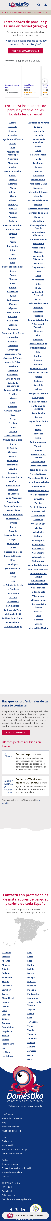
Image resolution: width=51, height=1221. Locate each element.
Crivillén (13, 423)
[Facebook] (11, 1209)
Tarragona (32, 1021)
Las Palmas (7, 1056)
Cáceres (5, 1006)
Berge (13, 271)
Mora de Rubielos (38, 239)
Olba (38, 284)
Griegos (12, 539)
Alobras (13, 208)
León (29, 952)
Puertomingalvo (38, 347)
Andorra (13, 221)
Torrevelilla (38, 499)
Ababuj (12, 122)
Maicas (38, 171)
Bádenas (13, 304)
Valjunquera (38, 561)
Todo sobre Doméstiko (12, 1172)
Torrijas (38, 503)
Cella (12, 402)
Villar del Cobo (38, 587)
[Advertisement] (25, 661)
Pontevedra (33, 994)
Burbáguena (13, 300)
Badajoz (6, 973)
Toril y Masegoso (38, 442)
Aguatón (13, 131)
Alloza (13, 196)
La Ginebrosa (12, 605)
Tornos (38, 450)
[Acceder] (45, 4)
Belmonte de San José (12, 266)
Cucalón (13, 431)
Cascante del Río (13, 354)
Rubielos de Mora (38, 368)
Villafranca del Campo (38, 569)
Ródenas (38, 381)
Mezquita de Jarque (38, 192)
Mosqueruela (38, 247)
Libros (38, 146)
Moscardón (38, 243)
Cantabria (7, 985)
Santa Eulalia (38, 413)
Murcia (30, 973)
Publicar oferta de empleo (30, 1215)
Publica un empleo (16, 732)
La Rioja (6, 1052)
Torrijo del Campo (38, 507)
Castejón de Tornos (12, 358)
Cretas (13, 419)
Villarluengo (38, 596)
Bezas (13, 275)
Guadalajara (8, 1027)
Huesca (5, 1039)
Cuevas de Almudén (13, 439)
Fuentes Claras (12, 510)
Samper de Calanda (38, 393)
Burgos (5, 981)
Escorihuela (13, 464)
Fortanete (13, 489)
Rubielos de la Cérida (38, 372)
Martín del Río (38, 179)
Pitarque (38, 331)
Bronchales (12, 291)
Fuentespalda (13, 518)
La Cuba (13, 597)
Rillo (38, 352)
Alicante (6, 960)
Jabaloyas (13, 564)
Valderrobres (38, 557)
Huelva (5, 1035)
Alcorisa (13, 179)
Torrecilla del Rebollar (38, 482)
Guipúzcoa (7, 1031)
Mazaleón (38, 188)
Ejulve (13, 444)
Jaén (4, 1048)
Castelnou (13, 370)
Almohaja (13, 204)
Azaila (13, 242)
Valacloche (38, 532)
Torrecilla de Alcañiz (38, 478)
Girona (5, 1019)
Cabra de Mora (13, 312)
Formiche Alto (13, 485)
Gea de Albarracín (13, 535)
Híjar (12, 560)
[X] (17, 1209)
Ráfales (38, 377)
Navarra (31, 981)
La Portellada (12, 622)
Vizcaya (31, 1042)
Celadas (13, 398)
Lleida (30, 956)
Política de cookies (10, 1195)
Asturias (6, 969)
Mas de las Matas (38, 183)
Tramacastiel (38, 511)
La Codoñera (13, 593)
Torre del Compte (38, 470)
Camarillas (12, 337)
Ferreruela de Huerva (12, 477)
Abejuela (12, 127)
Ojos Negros (38, 279)
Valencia (31, 1034)
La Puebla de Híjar (13, 626)
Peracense (38, 311)
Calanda (13, 325)
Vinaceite (38, 619)
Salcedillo (38, 385)
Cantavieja (12, 349)
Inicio (4, 12)
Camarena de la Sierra (13, 333)
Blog (4, 1122)
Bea (13, 254)
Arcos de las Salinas (12, 225)
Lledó (38, 159)
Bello (12, 262)
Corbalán (12, 406)
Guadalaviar (13, 543)
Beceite (12, 258)
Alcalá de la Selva (12, 171)
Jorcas (13, 576)
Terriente (38, 433)
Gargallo (13, 531)
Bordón (12, 287)
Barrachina (12, 246)
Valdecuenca (38, 544)
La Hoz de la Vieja (12, 610)
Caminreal (13, 345)
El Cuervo (12, 452)
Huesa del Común (12, 556)
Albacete (6, 956)
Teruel (38, 438)
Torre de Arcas (38, 461)
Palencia (31, 990)
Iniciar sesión (8, 1145)
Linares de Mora (38, 154)
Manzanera (38, 175)
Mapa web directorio (11, 1130)
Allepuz (12, 192)
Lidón (38, 150)
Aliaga (13, 188)
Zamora (31, 1046)
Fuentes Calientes (13, 506)
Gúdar (13, 547)
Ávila (29, 1059)
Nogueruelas (38, 267)
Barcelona (7, 977)
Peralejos (38, 315)
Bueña (13, 295)
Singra (38, 429)
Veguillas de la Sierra (38, 565)
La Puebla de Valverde (38, 122)
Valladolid (32, 1038)
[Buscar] (38, 4)
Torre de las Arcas (38, 465)
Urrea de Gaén (38, 523)
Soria (29, 1017)
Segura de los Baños (38, 421)
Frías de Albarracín (12, 498)
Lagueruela (38, 131)
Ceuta (5, 994)
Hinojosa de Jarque (12, 552)
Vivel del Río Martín (38, 628)
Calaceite (12, 316)
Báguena (12, 308)
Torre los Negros (38, 474)
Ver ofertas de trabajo (12, 1153)
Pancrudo (38, 307)
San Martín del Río (38, 401)
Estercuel (12, 473)
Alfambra (12, 183)
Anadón (13, 217)
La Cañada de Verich (13, 585)
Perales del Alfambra (38, 320)
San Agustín (38, 397)
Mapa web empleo (10, 1126)
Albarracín (13, 159)
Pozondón (38, 339)
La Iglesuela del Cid (12, 614)
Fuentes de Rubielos (13, 514)
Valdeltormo (38, 552)
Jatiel (12, 572)
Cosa (12, 415)
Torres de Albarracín (38, 494)
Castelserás (12, 374)
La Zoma (38, 127)
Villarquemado (38, 600)
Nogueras (38, 263)
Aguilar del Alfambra (13, 139)
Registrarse (7, 1141)
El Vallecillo (12, 460)
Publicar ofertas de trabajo (14, 1149)
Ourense (31, 985)
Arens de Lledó (13, 229)
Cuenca (5, 1002)
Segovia (31, 1009)
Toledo (30, 1030)
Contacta (6, 1176)
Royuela (38, 360)
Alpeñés (13, 212)
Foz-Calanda (13, 493)
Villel (38, 615)
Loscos (38, 167)
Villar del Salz (38, 592)
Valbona (38, 536)
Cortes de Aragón (12, 410)
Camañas (12, 341)
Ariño (12, 237)
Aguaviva (12, 135)
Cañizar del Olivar (13, 390)
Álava (30, 1055)
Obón (38, 271)
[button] (5, 5)
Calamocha (12, 320)
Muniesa (38, 252)
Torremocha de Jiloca (38, 490)
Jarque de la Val (12, 568)
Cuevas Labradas (12, 435)
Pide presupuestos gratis (25, 51)
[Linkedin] (23, 1209)
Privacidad (7, 1186)
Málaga (31, 977)
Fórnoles (13, 522)
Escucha (13, 469)
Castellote (13, 366)
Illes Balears (8, 1043)
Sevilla (30, 1013)
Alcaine (12, 167)
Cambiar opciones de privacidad (17, 1199)
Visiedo (38, 624)
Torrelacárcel (38, 486)
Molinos (38, 204)
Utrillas (38, 528)
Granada (6, 1023)
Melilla (30, 969)
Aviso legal (7, 1191)
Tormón (38, 446)
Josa (13, 581)
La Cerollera (13, 589)
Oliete (38, 288)
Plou (38, 335)
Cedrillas (13, 394)
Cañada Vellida (12, 378)
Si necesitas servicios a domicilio (17, 1168)
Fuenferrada (13, 502)
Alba (13, 147)
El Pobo (12, 456)
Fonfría (12, 481)
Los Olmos (38, 163)
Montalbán (38, 221)
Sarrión (38, 417)
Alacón (12, 143)
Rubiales (38, 364)
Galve (13, 527)
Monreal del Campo (38, 212)
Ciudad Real (8, 998)
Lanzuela (38, 135)
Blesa (12, 283)
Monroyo (38, 217)
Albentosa (13, 163)
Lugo (29, 960)
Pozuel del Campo (38, 343)
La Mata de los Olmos (12, 618)
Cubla (13, 427)
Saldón (38, 389)
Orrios (38, 299)
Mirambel (38, 196)
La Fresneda (13, 601)
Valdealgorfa (38, 540)
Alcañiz (12, 175)
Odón (38, 275)
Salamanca (32, 998)
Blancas (13, 279)
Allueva (12, 200)
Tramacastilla (38, 515)
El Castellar (12, 448)
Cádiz (4, 1010)
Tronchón (38, 519)
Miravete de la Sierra (38, 200)
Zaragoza (31, 1051)
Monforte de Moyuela (38, 208)
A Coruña (6, 952)
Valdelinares (38, 548)
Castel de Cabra (12, 362)
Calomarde (12, 329)
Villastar (38, 611)
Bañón (13, 250)
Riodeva (38, 356)
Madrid (30, 965)
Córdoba (6, 1014)
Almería (6, 965)
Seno (38, 425)
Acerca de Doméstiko (12, 1118)
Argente (13, 233)
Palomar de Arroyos (38, 303)
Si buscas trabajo (10, 1164)
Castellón (6, 990)
